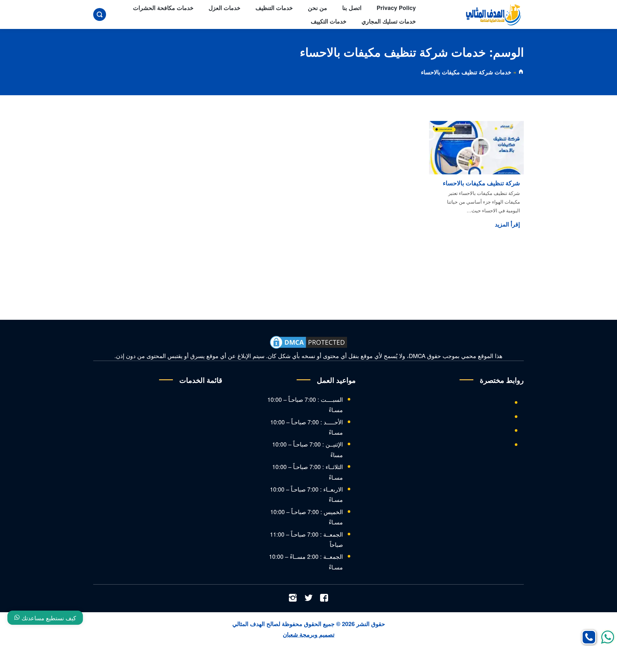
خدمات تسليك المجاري (389, 21)
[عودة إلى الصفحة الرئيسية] (521, 72)
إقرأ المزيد (507, 224)
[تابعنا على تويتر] (308, 598)
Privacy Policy (396, 8)
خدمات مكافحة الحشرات (163, 8)
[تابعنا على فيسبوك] (324, 598)
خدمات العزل (224, 8)
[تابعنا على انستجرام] (292, 598)
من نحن (317, 8)
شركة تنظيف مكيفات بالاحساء (481, 183)
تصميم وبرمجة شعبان (309, 634)
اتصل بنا (352, 8)
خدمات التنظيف (274, 8)
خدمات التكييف (328, 21)
